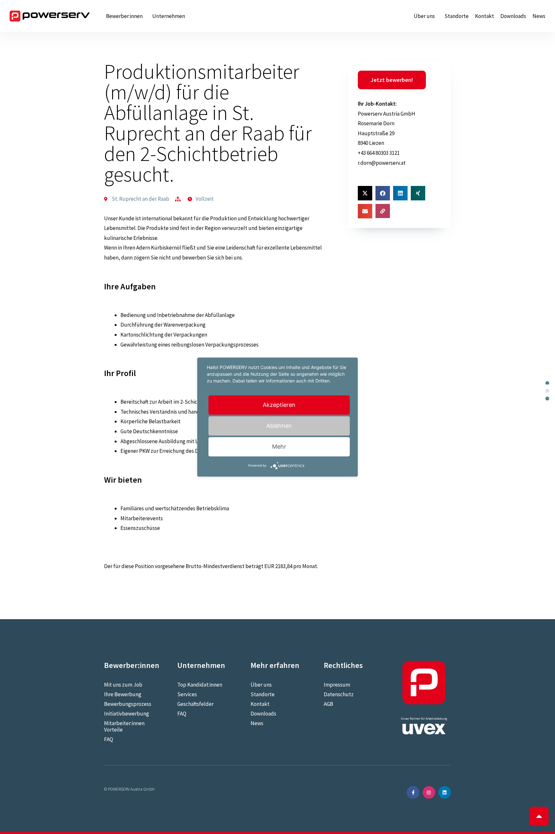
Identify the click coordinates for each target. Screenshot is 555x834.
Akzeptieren (279, 404)
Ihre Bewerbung (122, 694)
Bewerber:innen (124, 16)
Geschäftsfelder (195, 703)
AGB (328, 703)
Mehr (279, 446)
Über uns (424, 16)
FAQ (108, 739)
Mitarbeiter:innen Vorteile (124, 726)
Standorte (457, 16)
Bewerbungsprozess (127, 703)
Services (187, 694)
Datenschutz (339, 694)
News (539, 16)
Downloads (513, 16)
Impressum (337, 684)
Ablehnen (279, 425)
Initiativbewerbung (126, 713)
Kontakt (484, 16)
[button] (365, 193)
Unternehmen (168, 16)
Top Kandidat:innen (199, 684)
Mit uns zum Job (123, 684)
